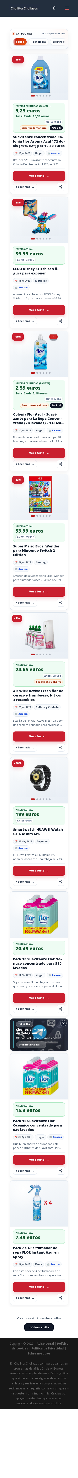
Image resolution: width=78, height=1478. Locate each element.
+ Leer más (23, 187)
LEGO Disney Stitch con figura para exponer (36, 271)
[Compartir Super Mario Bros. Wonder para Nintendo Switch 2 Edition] (61, 603)
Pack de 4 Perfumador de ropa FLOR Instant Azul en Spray (36, 1252)
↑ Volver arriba (39, 1327)
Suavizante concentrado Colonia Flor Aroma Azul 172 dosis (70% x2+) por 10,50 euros (39, 141)
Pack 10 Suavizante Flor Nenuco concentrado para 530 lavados (37, 963)
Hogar (39, 153)
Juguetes (41, 280)
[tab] (33, 96)
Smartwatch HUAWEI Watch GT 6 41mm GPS (38, 831)
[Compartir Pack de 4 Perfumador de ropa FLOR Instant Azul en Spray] (61, 1298)
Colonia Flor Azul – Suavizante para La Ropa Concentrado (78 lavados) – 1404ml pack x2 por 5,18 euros (37, 421)
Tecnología (38, 41)
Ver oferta (37, 176)
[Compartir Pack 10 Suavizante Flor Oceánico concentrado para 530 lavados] (61, 1171)
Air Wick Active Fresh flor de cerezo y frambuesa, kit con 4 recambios (38, 695)
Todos (20, 41)
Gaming (41, 562)
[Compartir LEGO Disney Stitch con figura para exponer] (61, 321)
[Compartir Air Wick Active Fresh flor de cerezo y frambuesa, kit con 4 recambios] (61, 748)
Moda (38, 1264)
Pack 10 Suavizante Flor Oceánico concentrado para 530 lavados (37, 1125)
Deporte (42, 841)
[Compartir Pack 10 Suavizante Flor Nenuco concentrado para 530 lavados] (61, 1009)
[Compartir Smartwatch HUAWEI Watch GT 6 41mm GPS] (61, 882)
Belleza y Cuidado (47, 707)
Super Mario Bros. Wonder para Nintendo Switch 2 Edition (36, 550)
